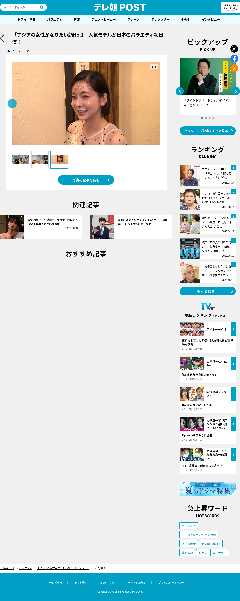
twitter (234, 49)
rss (234, 68)
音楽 (77, 19)
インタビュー (211, 19)
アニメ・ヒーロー (104, 19)
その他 (185, 19)
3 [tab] (210, 118)
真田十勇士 (220, 553)
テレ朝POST (120, 7)
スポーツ (134, 19)
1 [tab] (202, 118)
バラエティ (54, 19)
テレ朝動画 (81, 582)
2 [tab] (206, 118)
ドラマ (203, 553)
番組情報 (187, 553)
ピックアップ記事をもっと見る (206, 131)
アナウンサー (160, 19)
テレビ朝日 (55, 582)
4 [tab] (213, 118)
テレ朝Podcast (210, 544)
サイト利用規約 (137, 582)
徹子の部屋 (189, 544)
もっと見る (206, 291)
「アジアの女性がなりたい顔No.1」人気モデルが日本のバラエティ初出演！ (67, 568)
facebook (234, 58)
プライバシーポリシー (171, 582)
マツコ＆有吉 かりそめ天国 (199, 535)
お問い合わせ (108, 582)
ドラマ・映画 (26, 19)
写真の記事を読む (86, 179)
